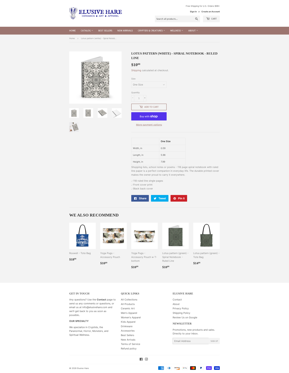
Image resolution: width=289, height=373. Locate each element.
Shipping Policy (181, 312)
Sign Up (214, 341)
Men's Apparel (129, 312)
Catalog (86, 30)
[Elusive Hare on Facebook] (141, 359)
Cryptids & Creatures (150, 30)
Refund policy (129, 348)
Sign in (193, 11)
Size (133, 78)
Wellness (175, 30)
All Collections (129, 299)
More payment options (149, 124)
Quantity (135, 92)
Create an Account (210, 11)
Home (72, 30)
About (192, 30)
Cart (214, 18)
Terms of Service (130, 344)
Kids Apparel (128, 321)
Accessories (128, 330)
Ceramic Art (128, 308)
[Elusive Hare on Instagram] (146, 359)
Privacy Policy (181, 308)
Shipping (136, 70)
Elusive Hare (83, 368)
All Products (128, 304)
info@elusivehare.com (94, 307)
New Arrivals (125, 30)
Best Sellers (105, 30)
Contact (177, 299)
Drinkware (126, 326)
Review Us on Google (185, 317)
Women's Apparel (131, 317)
